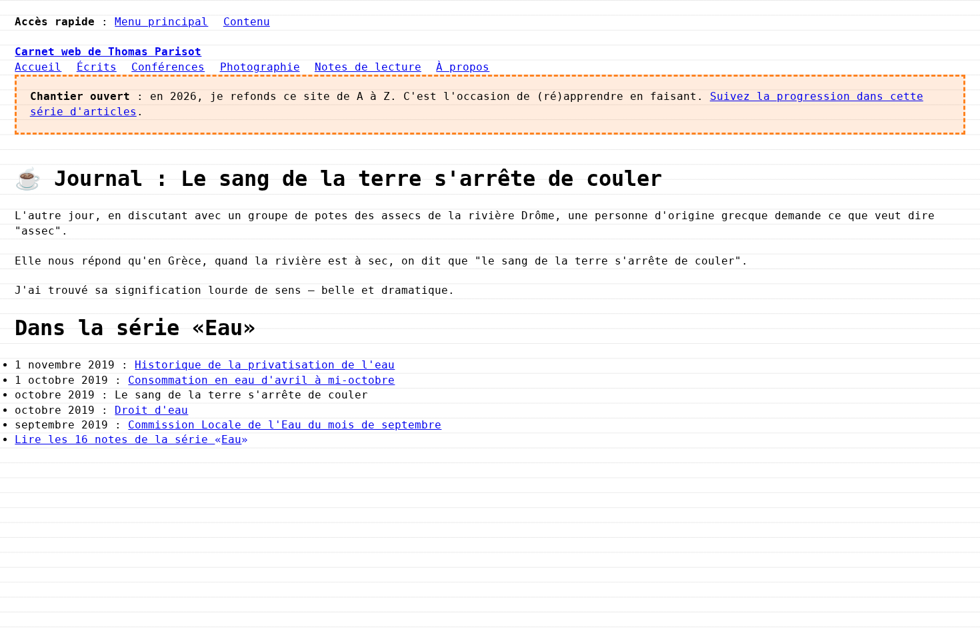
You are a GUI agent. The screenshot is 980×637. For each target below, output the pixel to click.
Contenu (246, 21)
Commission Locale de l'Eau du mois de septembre (284, 424)
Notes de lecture (368, 67)
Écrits (97, 67)
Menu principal (161, 21)
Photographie (260, 67)
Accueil (38, 67)
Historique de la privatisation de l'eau (265, 364)
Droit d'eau (151, 410)
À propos (462, 67)
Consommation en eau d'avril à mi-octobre (261, 380)
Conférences (168, 67)
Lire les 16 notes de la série (128, 439)
